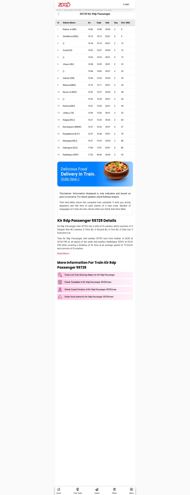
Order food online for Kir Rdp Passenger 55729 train (89, 297)
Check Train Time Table (73, 10)
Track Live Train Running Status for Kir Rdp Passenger (90, 275)
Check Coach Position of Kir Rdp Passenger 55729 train (90, 289)
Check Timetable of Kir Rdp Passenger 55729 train (88, 282)
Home (58, 10)
